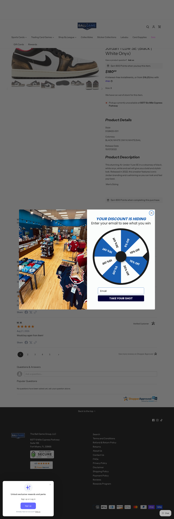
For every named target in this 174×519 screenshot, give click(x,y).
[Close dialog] (151, 213)
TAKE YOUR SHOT (121, 298)
